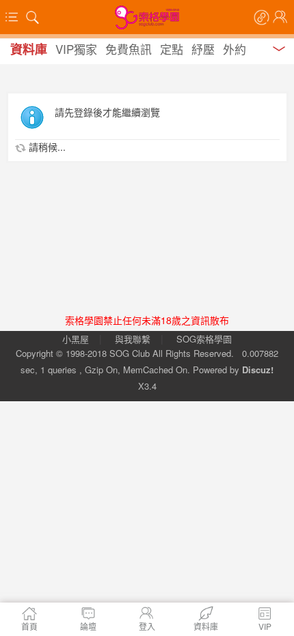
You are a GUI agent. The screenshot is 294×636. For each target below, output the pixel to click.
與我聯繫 (132, 338)
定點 (171, 48)
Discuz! (257, 369)
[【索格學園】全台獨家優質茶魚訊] (147, 17)
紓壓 (203, 48)
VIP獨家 (76, 48)
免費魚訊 (128, 48)
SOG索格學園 (204, 338)
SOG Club (129, 353)
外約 (234, 48)
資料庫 (28, 49)
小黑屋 (75, 338)
